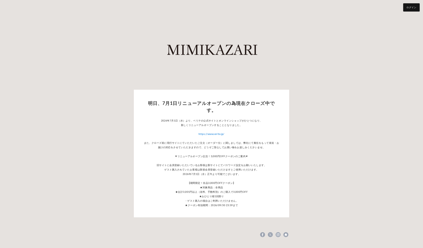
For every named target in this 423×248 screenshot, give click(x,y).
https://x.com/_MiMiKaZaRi (270, 234)
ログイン (411, 7)
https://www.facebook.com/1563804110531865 (262, 234)
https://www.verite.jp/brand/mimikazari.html (285, 234)
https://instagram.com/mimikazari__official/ (278, 234)
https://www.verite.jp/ (211, 133)
